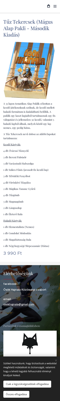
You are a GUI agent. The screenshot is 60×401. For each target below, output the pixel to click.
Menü (55, 6)
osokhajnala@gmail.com (18, 304)
